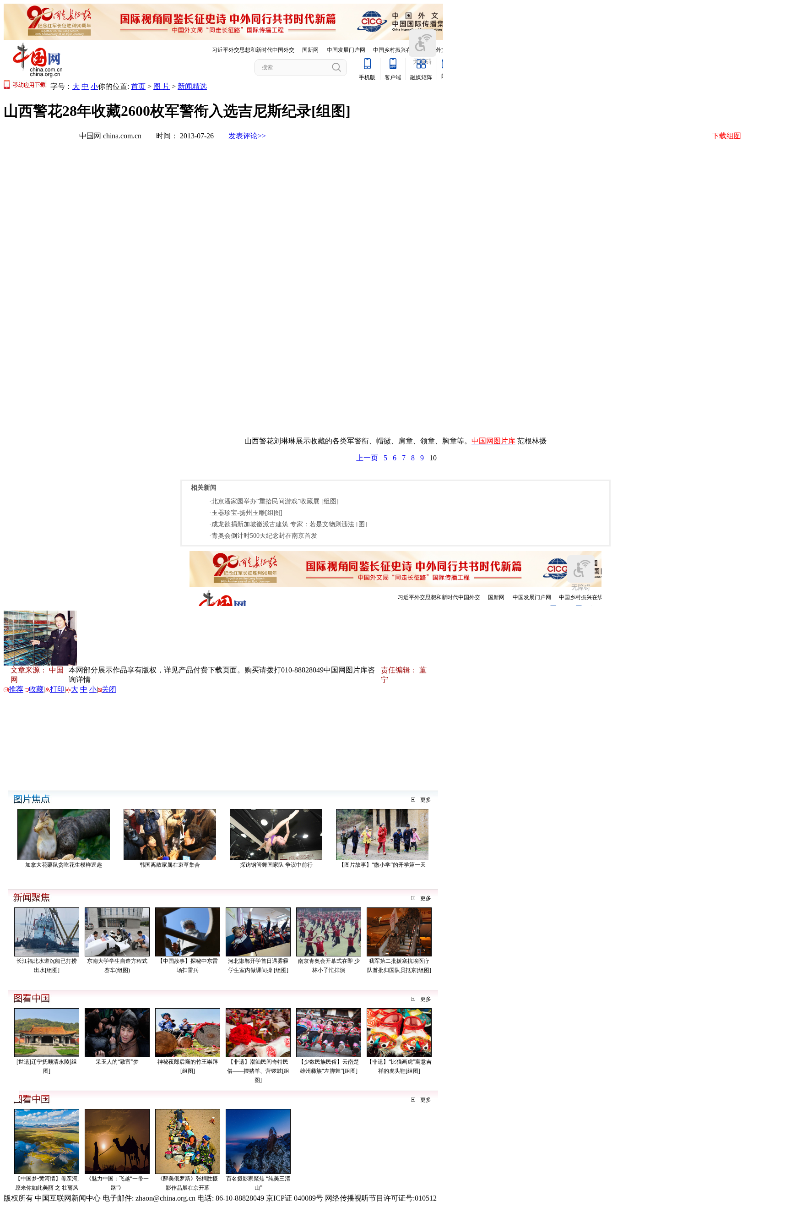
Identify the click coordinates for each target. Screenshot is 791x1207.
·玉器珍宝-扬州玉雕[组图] (245, 512)
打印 (57, 689)
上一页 (367, 458)
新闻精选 (192, 86)
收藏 (36, 689)
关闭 (109, 689)
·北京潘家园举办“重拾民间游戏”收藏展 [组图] (274, 501)
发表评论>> (247, 136)
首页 (138, 86)
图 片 (161, 86)
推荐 (16, 689)
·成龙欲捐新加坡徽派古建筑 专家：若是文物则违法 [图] (288, 524)
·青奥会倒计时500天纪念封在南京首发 (263, 535)
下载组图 (726, 136)
